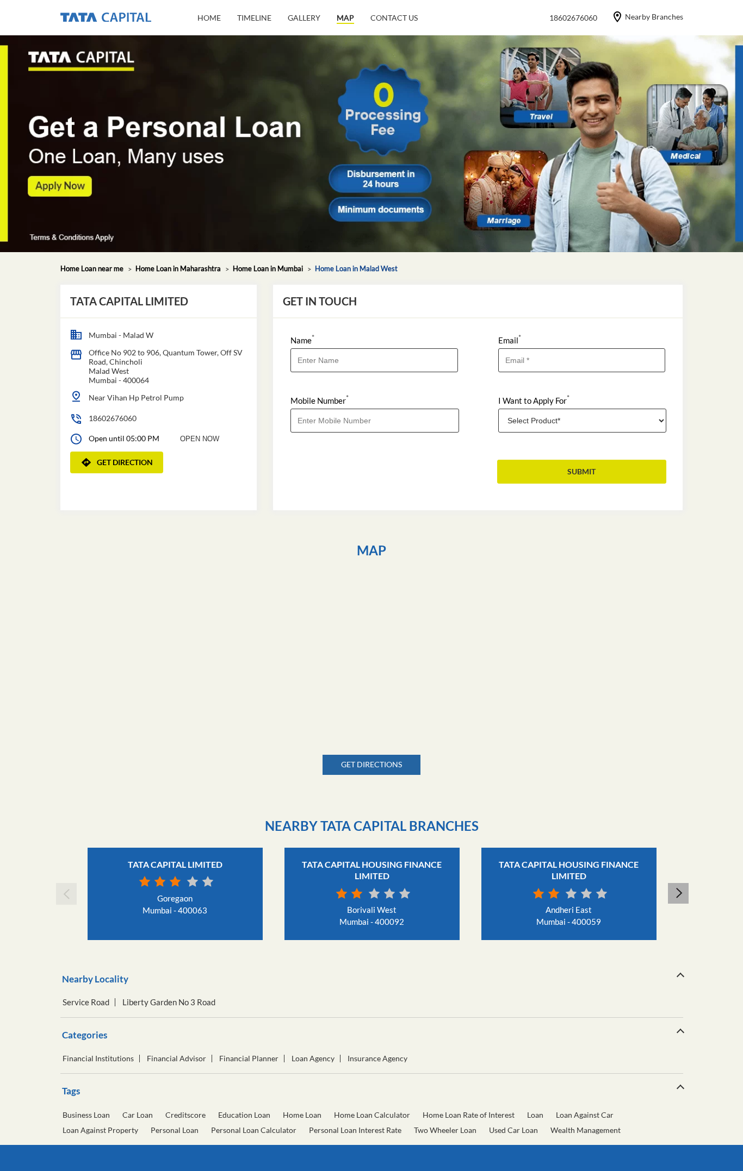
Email (509, 339)
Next (678, 894)
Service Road (86, 1002)
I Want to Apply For (533, 399)
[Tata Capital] (105, 17)
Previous (66, 894)
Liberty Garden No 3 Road (168, 1002)
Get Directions (371, 764)
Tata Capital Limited (175, 864)
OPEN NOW (199, 439)
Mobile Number (319, 399)
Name (302, 339)
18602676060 (113, 418)
